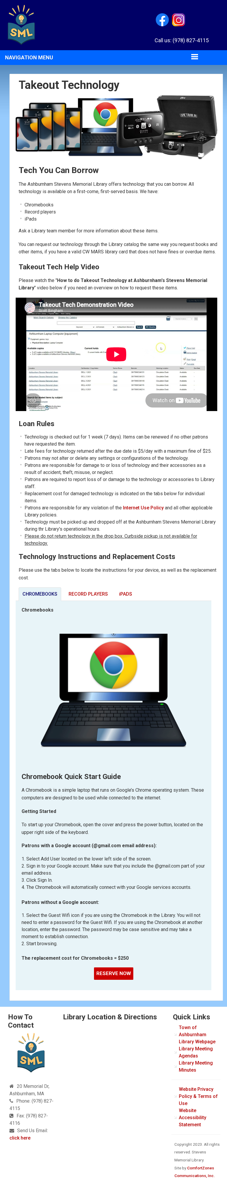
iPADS (125, 594)
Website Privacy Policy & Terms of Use (198, 1096)
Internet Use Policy (143, 508)
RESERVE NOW (113, 973)
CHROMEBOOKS (39, 594)
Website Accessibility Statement (192, 1117)
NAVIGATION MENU (29, 57)
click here (19, 1138)
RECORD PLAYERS (88, 594)
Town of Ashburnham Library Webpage (197, 1034)
